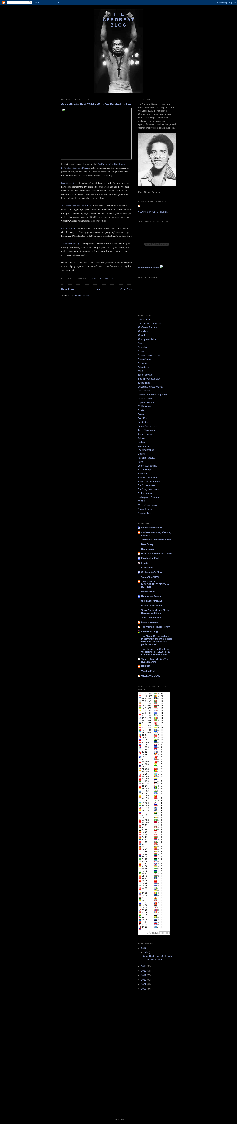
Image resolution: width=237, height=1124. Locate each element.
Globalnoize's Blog (151, 572)
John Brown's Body (70, 243)
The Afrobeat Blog (119, 20)
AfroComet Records (147, 327)
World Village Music (148, 505)
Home (97, 289)
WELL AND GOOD (150, 676)
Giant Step (143, 422)
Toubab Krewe (145, 493)
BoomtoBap (147, 549)
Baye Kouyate (145, 374)
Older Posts (126, 289)
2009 (144, 984)
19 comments (106, 278)
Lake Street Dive (69, 182)
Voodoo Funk (148, 671)
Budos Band (144, 382)
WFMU (141, 501)
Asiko (140, 371)
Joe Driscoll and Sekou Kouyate (76, 205)
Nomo (140, 461)
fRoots (144, 563)
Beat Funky (147, 544)
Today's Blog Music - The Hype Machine (154, 660)
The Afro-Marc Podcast (149, 323)
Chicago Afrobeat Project (150, 386)
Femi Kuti (142, 418)
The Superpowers (146, 485)
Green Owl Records (147, 426)
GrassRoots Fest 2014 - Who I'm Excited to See (96, 104)
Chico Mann (144, 390)
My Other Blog (145, 319)
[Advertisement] (151, 1051)
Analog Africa (144, 359)
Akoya (141, 343)
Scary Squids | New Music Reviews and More (155, 611)
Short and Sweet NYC (152, 617)
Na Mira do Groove (151, 596)
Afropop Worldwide (147, 339)
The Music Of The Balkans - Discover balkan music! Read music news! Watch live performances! (156, 640)
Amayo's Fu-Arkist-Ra (149, 355)
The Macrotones (146, 450)
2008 (144, 989)
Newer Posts (67, 289)
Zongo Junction (145, 509)
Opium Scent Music (151, 605)
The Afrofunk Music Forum (155, 627)
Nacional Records (146, 457)
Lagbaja (141, 442)
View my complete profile (153, 212)
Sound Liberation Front (149, 481)
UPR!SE (145, 666)
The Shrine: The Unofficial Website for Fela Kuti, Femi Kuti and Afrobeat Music (155, 652)
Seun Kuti (142, 473)
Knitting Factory (146, 434)
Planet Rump (144, 469)
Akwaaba (142, 347)
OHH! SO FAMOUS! (151, 601)
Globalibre (147, 567)
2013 (144, 966)
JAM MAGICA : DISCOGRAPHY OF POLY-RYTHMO (155, 584)
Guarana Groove (150, 577)
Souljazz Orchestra (147, 477)
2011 (144, 975)
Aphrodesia (143, 367)
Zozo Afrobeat (145, 513)
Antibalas (142, 363)
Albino (141, 351)
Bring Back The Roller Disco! (156, 553)
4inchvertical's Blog (151, 527)
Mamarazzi (143, 446)
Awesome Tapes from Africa (156, 539)
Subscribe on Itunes (148, 267)
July (146, 952)
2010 (144, 980)
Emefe (141, 410)
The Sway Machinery (148, 489)
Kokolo (141, 438)
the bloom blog (149, 631)
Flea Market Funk (150, 558)
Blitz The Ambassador (149, 378)
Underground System (148, 497)
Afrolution (142, 335)
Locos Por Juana (69, 228)
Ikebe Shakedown (146, 430)
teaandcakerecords (151, 622)
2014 (144, 948)
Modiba (141, 453)
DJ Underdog (144, 406)
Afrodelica (143, 331)
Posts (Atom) (82, 295)
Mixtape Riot (148, 591)
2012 (144, 970)
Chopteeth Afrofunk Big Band (152, 394)
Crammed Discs (146, 398)
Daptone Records (146, 402)
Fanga (141, 414)
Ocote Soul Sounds (147, 465)
